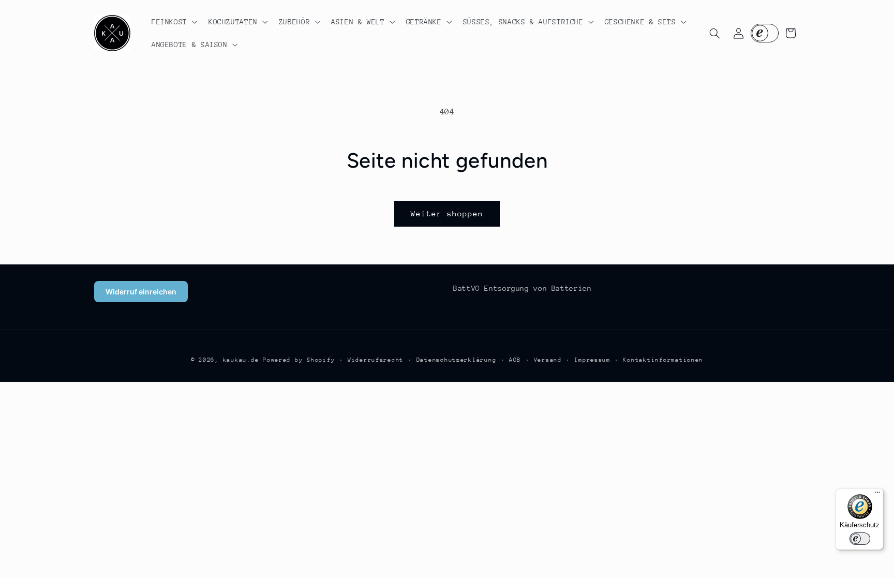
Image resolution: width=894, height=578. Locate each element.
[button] (173, 21)
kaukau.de (241, 360)
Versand (548, 360)
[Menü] (877, 494)
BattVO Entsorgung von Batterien (522, 288)
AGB (515, 360)
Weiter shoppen (447, 213)
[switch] (860, 538)
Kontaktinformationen (663, 360)
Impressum (592, 360)
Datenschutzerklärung (456, 360)
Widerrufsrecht (376, 360)
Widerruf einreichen (141, 291)
